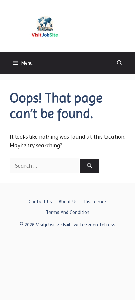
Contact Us (40, 202)
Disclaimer (95, 202)
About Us (68, 202)
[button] (119, 63)
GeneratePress (99, 225)
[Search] (89, 166)
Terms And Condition (67, 212)
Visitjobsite (86, 26)
